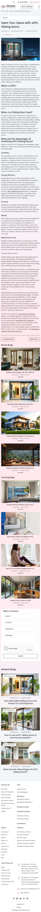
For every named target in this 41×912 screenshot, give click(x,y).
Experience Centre (7, 800)
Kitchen (3, 838)
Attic (2, 858)
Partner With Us (6, 808)
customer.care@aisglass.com (30, 889)
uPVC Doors (21, 789)
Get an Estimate (27, 7)
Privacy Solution (22, 838)
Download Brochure (7, 881)
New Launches (6, 798)
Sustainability (5, 876)
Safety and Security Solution (26, 840)
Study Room (5, 846)
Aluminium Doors (23, 799)
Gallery (3, 811)
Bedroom (4, 835)
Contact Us (4, 884)
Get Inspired (5, 879)
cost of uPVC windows (27, 314)
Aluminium (20, 796)
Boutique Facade (23, 807)
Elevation (4, 852)
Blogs (3, 867)
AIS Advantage (6, 795)
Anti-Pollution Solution (24, 832)
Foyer (3, 855)
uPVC (19, 785)
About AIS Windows (7, 792)
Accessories (21, 823)
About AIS (4, 789)
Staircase (4, 849)
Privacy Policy (20, 904)
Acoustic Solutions (23, 835)
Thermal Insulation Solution (26, 843)
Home (3, 11)
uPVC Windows (22, 792)
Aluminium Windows (24, 802)
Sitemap (19, 907)
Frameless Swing (22, 816)
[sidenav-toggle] (39, 6)
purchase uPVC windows (24, 320)
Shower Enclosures (23, 811)
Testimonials (5, 870)
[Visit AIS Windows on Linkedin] (20, 898)
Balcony (3, 843)
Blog (7, 11)
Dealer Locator (6, 873)
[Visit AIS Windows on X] (24, 898)
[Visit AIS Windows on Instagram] (17, 898)
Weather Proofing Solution (25, 846)
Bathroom (4, 840)
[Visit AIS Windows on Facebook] (14, 898)
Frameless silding (22, 819)
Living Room (5, 832)
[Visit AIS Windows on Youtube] (27, 898)
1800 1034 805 (24, 893)
